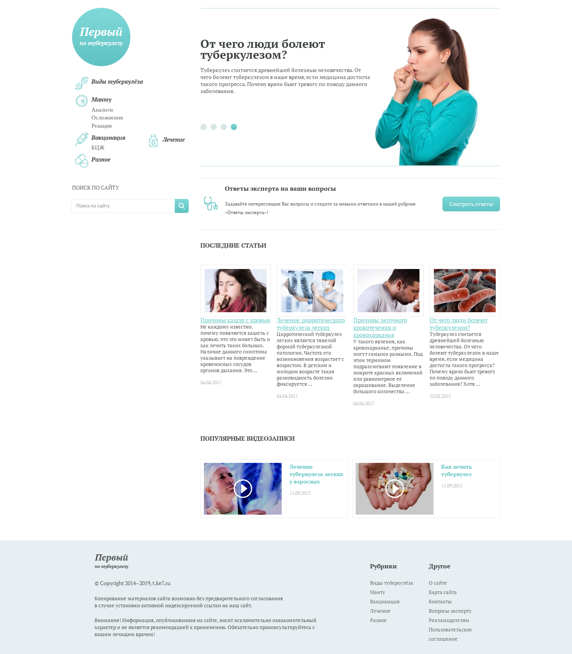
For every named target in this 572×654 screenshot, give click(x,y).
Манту (101, 99)
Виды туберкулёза (117, 81)
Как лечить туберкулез (456, 470)
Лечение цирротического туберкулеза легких (311, 323)
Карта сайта (443, 592)
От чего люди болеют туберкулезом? (262, 50)
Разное (101, 159)
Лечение (174, 139)
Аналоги (102, 110)
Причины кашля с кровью (235, 320)
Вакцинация (108, 137)
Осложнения (107, 117)
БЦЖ (97, 147)
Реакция (101, 126)
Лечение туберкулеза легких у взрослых (316, 474)
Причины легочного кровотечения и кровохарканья (380, 327)
